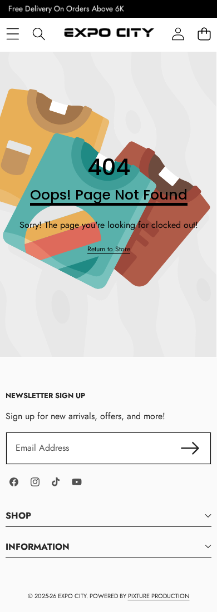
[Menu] (12, 33)
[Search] (38, 33)
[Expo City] (107, 34)
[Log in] (177, 33)
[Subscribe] (190, 448)
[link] (108, 249)
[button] (203, 33)
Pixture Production (159, 595)
